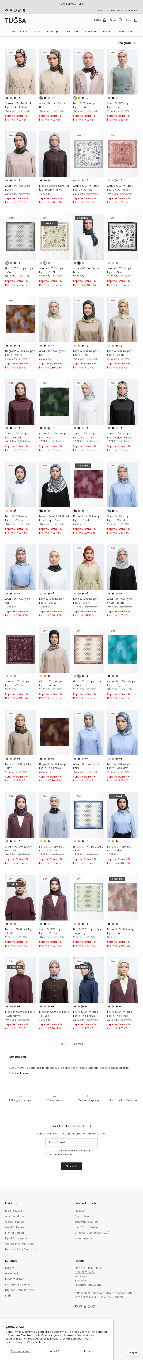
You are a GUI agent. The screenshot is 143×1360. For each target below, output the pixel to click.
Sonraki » (79, 1044)
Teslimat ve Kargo (86, 1222)
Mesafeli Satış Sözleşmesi (21, 1249)
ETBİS (8, 1295)
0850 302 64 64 (85, 1272)
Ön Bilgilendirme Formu (20, 1244)
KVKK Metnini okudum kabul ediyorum (71, 1150)
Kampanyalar (83, 1238)
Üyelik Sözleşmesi (16, 1238)
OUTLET (107, 31)
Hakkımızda (12, 1273)
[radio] (7, 98)
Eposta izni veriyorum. (61, 1154)
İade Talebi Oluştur (87, 1227)
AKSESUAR (91, 31)
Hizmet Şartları (14, 1233)
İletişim (101, 10)
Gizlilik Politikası (36, 1342)
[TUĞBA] (15, 20)
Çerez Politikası (14, 1222)
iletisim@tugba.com (88, 1285)
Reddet (89, 1351)
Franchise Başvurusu (18, 1284)
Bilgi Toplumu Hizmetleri (20, 1290)
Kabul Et (55, 1351)
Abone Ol (71, 1166)
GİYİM (37, 31)
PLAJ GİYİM (72, 31)
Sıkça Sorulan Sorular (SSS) (92, 1233)
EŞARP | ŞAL (53, 31)
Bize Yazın (81, 1280)
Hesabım (80, 1211)
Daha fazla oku (18, 1073)
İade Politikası (13, 1211)
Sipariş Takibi (83, 1216)
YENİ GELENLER (18, 31)
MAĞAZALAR (126, 31)
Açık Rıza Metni (14, 1216)
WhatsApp (81, 1276)
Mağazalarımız (14, 1279)
